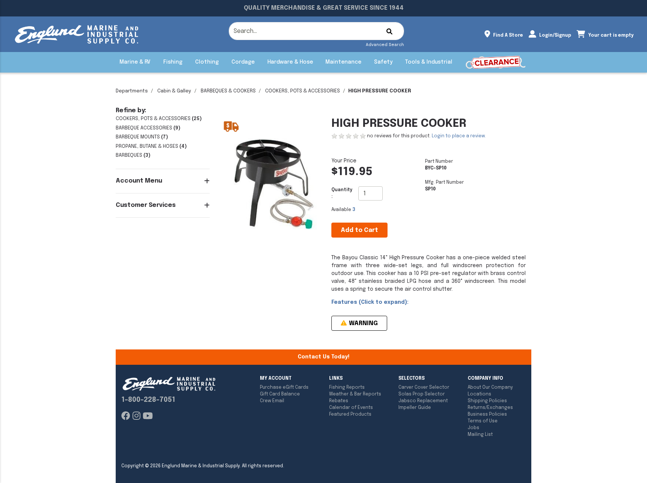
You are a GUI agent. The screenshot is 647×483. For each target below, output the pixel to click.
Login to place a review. (459, 136)
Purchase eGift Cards (284, 387)
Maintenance (343, 62)
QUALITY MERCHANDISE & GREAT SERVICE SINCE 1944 (324, 8)
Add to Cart (359, 230)
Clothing (207, 62)
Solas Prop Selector (421, 394)
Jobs (473, 428)
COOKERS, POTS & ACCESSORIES (302, 91)
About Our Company (490, 387)
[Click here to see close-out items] (495, 62)
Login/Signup (554, 35)
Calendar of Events (351, 408)
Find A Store (507, 35)
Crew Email (272, 401)
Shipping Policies (487, 401)
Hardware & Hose (290, 62)
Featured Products (350, 414)
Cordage (243, 62)
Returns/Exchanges (490, 408)
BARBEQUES (129, 155)
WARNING (362, 323)
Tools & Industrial (428, 62)
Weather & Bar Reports (355, 394)
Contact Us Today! (323, 357)
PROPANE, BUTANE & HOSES (147, 146)
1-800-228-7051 (148, 400)
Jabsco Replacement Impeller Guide (423, 404)
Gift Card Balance (280, 394)
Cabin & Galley (174, 91)
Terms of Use (483, 421)
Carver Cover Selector (423, 387)
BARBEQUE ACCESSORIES (144, 128)
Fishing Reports (347, 387)
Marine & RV (135, 62)
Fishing (172, 62)
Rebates (338, 401)
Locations (479, 394)
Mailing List (480, 434)
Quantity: (342, 193)
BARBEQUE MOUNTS (138, 137)
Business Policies (487, 414)
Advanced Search (385, 45)
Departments (132, 91)
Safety (383, 62)
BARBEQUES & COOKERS (228, 91)
